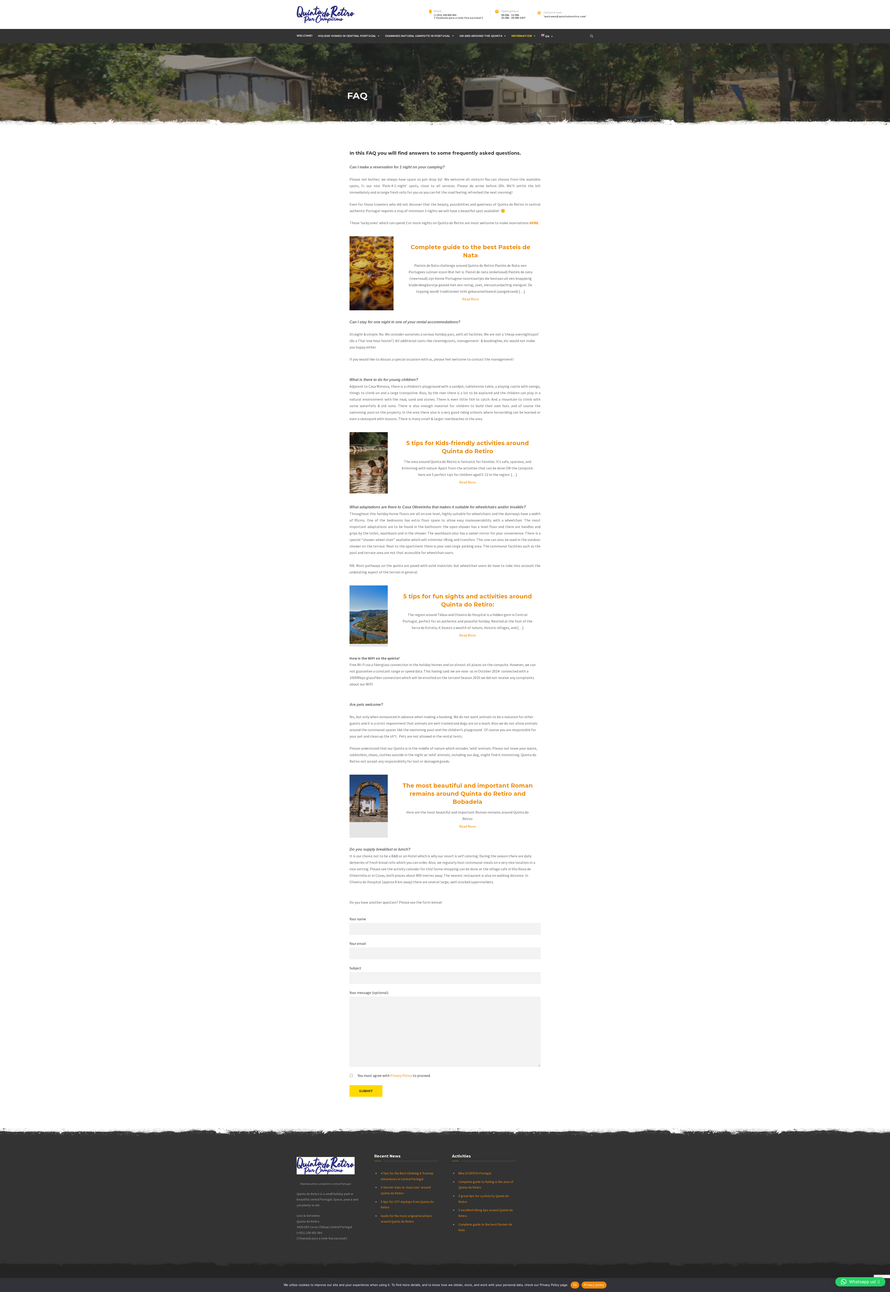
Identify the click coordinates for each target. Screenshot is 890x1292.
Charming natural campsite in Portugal (417, 36)
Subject (355, 968)
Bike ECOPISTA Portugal (474, 1173)
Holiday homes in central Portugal (347, 36)
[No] (884, 1285)
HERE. (534, 222)
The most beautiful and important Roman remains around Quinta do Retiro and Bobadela (467, 793)
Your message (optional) (369, 992)
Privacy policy (594, 1285)
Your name (358, 919)
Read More (470, 299)
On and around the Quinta (480, 36)
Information (521, 36)
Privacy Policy (401, 1075)
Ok (575, 1285)
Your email (358, 943)
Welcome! (304, 35)
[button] (860, 1281)
